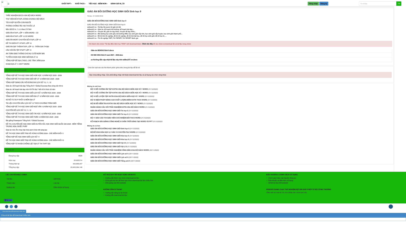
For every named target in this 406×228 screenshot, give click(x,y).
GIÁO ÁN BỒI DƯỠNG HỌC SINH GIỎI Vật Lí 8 (108, 146)
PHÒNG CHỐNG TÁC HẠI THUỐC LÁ (20, 26)
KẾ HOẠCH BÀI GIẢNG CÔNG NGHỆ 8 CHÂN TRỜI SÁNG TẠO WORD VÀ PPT (121, 121)
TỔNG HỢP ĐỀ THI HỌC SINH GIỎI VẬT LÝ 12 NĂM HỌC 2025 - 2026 (32, 79)
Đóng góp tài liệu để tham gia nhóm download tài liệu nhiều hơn (129, 180)
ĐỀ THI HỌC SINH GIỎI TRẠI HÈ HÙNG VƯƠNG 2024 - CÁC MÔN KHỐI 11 (35, 133)
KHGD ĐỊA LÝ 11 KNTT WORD (17, 64)
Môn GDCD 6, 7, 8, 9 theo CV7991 (19, 29)
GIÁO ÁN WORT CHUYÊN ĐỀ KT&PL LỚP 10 (23, 40)
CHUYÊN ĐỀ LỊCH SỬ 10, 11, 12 (18, 110)
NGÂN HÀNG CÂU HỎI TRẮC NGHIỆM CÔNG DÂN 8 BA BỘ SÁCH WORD (119, 150)
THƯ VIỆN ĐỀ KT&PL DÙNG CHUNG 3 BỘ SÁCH (25, 19)
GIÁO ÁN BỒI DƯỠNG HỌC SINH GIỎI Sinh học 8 (109, 128)
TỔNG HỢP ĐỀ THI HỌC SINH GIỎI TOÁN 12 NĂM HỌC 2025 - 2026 (32, 117)
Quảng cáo (11, 187)
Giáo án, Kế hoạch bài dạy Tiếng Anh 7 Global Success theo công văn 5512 (34, 86)
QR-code (9, 200)
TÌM (399, 4)
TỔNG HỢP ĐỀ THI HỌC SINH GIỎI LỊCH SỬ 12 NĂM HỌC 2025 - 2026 (33, 93)
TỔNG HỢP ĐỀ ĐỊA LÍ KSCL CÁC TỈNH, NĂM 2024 (25, 60)
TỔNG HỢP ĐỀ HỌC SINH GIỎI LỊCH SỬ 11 (23, 137)
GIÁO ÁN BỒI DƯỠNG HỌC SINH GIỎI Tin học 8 (109, 110)
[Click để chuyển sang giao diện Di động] (16, 206)
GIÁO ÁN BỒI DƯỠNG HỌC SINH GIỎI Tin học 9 (109, 114)
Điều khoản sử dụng (61, 187)
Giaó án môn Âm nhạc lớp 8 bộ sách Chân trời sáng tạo (26, 130)
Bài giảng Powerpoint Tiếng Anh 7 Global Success (25, 120)
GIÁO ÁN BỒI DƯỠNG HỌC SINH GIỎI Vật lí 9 (108, 143)
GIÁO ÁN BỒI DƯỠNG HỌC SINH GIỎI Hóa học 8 (109, 139)
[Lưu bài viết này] (390, 16)
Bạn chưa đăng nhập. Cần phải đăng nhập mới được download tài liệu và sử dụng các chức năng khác (127, 75)
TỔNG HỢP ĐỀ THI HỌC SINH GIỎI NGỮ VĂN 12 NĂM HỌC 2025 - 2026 (34, 106)
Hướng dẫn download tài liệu (116, 195)
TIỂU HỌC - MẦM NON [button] (97, 3)
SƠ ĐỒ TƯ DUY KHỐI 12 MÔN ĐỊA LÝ (20, 99)
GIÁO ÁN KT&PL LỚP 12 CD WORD (19, 36)
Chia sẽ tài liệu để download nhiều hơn (13, 211)
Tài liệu (9, 179)
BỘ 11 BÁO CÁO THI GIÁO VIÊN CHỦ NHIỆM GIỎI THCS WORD (115, 118)
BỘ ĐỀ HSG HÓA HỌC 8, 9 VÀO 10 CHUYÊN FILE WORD (112, 132)
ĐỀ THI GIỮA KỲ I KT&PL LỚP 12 (19, 43)
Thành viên (11, 183)
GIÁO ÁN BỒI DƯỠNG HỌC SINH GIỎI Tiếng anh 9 (110, 161)
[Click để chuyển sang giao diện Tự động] (6, 206)
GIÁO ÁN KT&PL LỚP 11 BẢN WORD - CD (22, 33)
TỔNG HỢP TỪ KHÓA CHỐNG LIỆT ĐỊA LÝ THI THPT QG (28, 143)
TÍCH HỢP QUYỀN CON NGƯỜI (18, 22)
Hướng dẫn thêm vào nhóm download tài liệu (122, 178)
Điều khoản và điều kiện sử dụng (280, 180)
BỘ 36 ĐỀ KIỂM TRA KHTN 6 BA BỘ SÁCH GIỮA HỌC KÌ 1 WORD (116, 103)
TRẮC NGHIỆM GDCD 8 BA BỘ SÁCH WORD (23, 15)
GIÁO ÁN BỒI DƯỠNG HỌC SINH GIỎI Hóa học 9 (109, 135)
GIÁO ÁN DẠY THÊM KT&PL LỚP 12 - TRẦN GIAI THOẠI (27, 46)
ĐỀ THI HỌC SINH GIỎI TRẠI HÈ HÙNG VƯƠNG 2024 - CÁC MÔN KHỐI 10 (35, 140)
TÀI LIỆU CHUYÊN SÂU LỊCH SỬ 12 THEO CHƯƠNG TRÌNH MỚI (31, 103)
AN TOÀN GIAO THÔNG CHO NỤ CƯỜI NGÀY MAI (25, 53)
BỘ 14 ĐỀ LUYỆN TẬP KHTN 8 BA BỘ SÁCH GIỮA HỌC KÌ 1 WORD (117, 96)
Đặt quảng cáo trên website (115, 183)
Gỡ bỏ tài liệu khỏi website (278, 183)
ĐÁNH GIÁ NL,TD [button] (118, 3)
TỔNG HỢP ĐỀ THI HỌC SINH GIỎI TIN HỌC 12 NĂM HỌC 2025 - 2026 (33, 113)
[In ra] (387, 16)
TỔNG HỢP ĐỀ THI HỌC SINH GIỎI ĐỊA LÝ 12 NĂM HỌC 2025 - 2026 (32, 96)
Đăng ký (323, 3)
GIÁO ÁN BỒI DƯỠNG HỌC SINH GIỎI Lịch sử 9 (109, 153)
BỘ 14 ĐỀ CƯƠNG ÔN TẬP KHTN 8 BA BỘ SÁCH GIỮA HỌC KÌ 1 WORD (119, 89)
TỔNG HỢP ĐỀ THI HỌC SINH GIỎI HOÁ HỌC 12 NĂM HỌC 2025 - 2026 (34, 75)
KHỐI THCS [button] (79, 3)
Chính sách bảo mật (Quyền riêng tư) (282, 178)
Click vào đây (147, 44)
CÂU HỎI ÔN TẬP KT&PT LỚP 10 (18, 50)
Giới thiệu (57, 179)
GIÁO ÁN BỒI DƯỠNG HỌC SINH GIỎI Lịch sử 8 (109, 157)
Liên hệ (56, 183)
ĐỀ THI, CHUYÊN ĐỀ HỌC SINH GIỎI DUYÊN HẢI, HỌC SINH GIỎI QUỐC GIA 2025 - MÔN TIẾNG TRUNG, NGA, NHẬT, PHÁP (44, 125)
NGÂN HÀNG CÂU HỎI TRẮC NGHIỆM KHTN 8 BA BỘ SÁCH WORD (117, 107)
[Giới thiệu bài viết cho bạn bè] (383, 16)
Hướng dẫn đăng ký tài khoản (116, 192)
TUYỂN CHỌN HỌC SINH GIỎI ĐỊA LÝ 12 (22, 57)
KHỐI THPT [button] (66, 3)
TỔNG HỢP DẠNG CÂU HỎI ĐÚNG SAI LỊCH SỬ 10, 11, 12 (28, 82)
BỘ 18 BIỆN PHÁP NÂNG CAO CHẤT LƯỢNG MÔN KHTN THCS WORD (118, 100)
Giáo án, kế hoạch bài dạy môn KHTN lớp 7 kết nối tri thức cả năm (30, 89)
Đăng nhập (313, 3)
